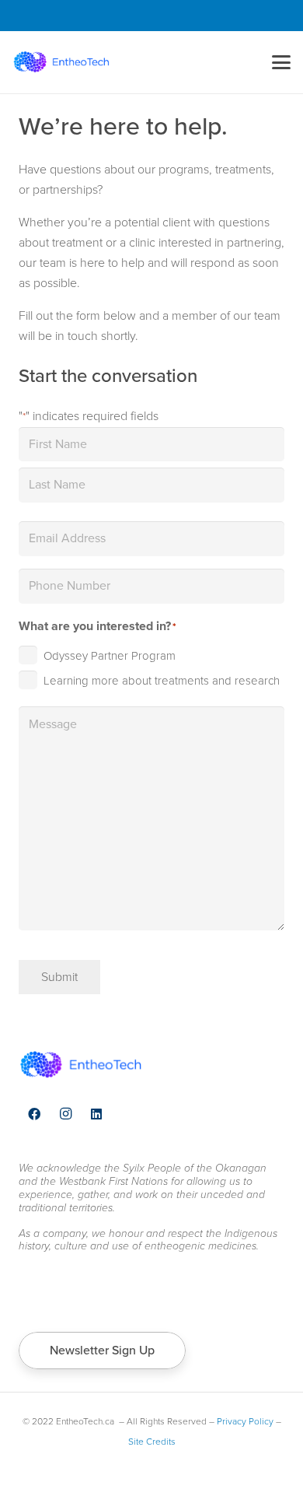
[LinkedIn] (96, 1114)
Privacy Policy (245, 1421)
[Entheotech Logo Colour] (61, 62)
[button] (281, 62)
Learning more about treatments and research (162, 680)
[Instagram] (65, 1114)
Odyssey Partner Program (110, 655)
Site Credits (152, 1442)
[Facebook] (34, 1114)
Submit (59, 977)
